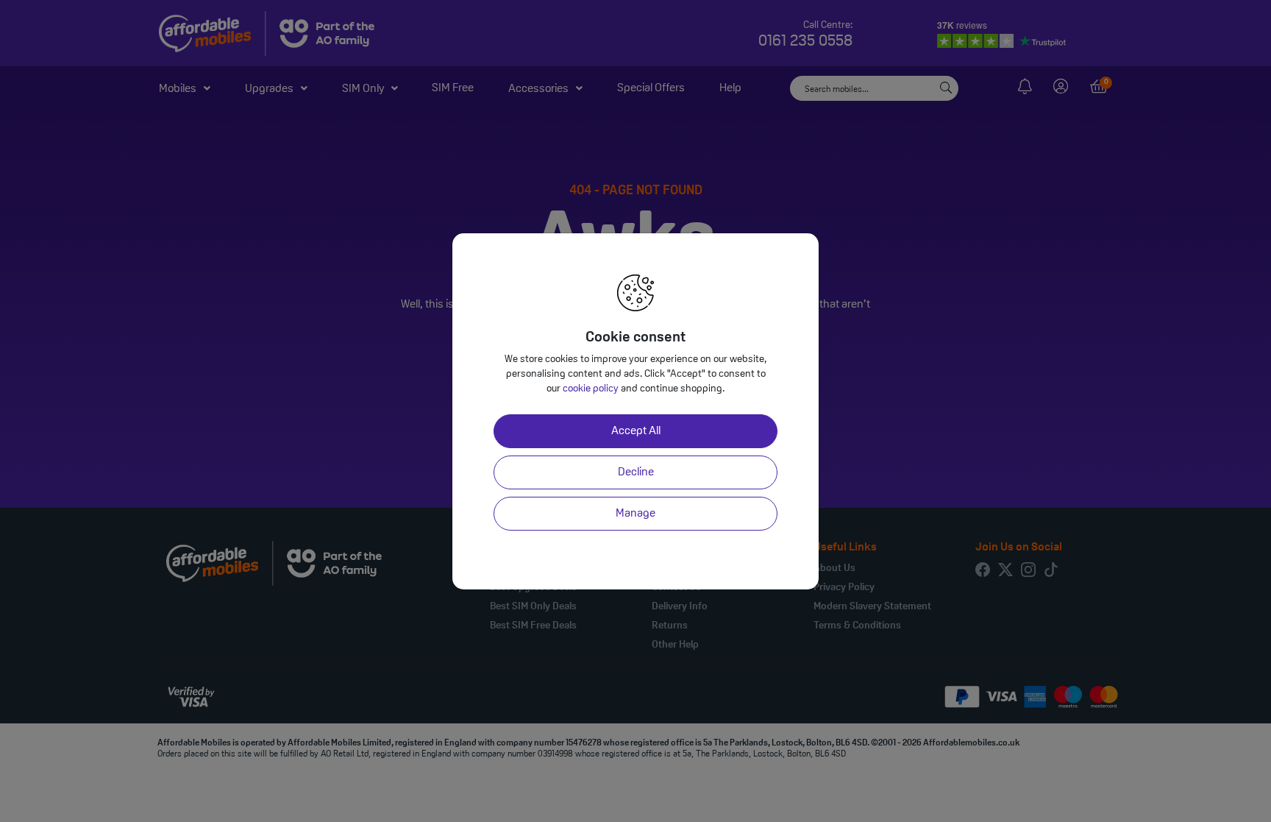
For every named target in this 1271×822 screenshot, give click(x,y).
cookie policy (591, 388)
